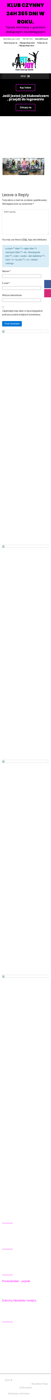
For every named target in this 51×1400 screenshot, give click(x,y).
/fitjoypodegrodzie (12, 1263)
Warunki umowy (16, 1339)
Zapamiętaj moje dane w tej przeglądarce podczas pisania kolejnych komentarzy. (22, 313)
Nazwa (6, 271)
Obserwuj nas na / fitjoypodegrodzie (19, 43)
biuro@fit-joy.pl (41, 39)
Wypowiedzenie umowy (20, 1343)
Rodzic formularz (17, 1358)
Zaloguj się (25, 107)
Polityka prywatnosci (19, 1332)
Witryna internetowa (12, 295)
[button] (23, 76)
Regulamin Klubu (16, 1328)
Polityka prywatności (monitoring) (26, 1336)
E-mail (6, 283)
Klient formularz (16, 1354)
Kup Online (25, 87)
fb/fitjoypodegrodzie (25, 1255)
